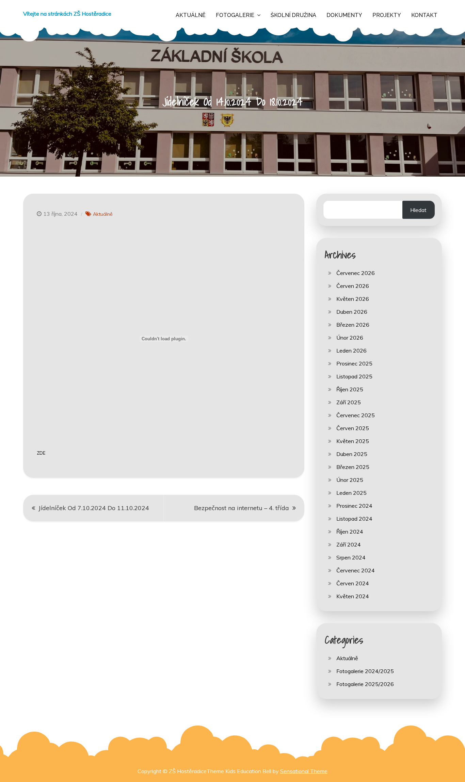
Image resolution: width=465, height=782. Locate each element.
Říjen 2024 (349, 531)
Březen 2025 (352, 466)
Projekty (386, 15)
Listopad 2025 (354, 376)
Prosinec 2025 (354, 363)
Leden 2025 (351, 492)
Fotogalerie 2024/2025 (365, 671)
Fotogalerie (235, 15)
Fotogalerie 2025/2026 (365, 684)
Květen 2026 (352, 298)
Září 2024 (348, 544)
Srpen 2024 (351, 557)
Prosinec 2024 (354, 505)
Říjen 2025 (349, 389)
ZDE (41, 453)
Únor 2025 (349, 479)
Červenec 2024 (355, 570)
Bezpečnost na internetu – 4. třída (241, 508)
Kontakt (424, 15)
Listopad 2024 (354, 518)
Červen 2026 (352, 285)
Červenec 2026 (355, 273)
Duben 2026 (351, 311)
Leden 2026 (351, 350)
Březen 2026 (352, 324)
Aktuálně (191, 15)
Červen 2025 (352, 428)
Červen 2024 (352, 583)
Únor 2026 (349, 337)
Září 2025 (348, 402)
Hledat (418, 210)
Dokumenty (344, 15)
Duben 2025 (351, 454)
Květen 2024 (352, 596)
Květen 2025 (352, 441)
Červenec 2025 (355, 415)
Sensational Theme (303, 771)
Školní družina (293, 15)
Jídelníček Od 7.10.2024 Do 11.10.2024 (93, 508)
